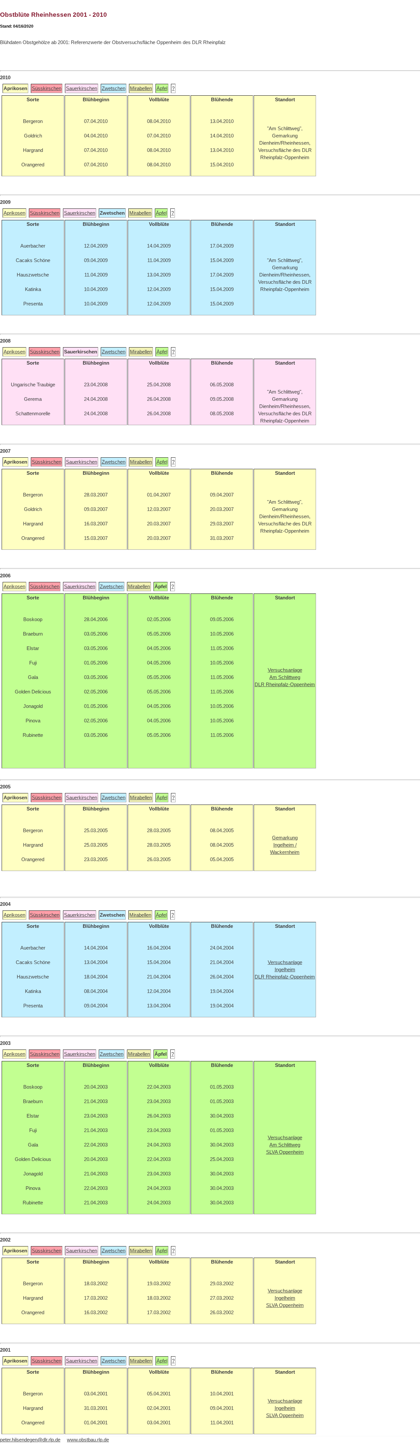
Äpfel (162, 88)
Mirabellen (141, 88)
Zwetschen (113, 88)
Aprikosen (14, 213)
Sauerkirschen (81, 88)
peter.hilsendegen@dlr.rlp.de (30, 1439)
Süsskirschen (46, 88)
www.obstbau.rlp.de (88, 1439)
